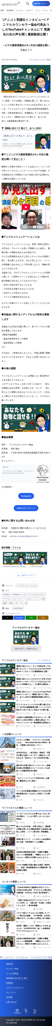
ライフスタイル (22, 586)
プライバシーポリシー (15, 987)
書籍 (10, 603)
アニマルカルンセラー (37, 594)
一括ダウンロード (27, 575)
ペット (36, 599)
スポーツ (29, 10)
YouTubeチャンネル (19, 594)
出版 (43, 599)
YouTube (6, 594)
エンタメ (19, 10)
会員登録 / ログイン (41, 3)
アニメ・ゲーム (41, 10)
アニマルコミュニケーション (13, 599)
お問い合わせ (11, 1002)
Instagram (26, 496)
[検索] (27, 3)
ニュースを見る (42, 660)
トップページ (8, 957)
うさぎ (28, 599)
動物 (4, 603)
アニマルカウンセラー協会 (39, 60)
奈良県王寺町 (18, 608)
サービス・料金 (12, 968)
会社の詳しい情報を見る (26, 648)
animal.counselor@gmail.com (24, 536)
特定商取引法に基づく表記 (16, 978)
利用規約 (9, 983)
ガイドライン (11, 992)
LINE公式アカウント (26, 508)
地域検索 (10, 10)
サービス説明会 (12, 973)
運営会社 (9, 964)
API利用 (9, 997)
